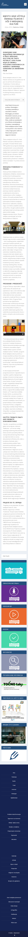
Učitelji (21, 27)
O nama (11, 933)
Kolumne (14, 877)
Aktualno (14, 839)
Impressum (17, 933)
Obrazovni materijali (14, 901)
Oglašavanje (14, 798)
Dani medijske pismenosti (14, 897)
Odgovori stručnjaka (14, 872)
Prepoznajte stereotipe (14, 831)
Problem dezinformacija (14, 814)
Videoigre (14, 793)
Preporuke (14, 868)
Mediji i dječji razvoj (14, 822)
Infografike (14, 910)
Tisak (14, 785)
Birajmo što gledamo (14, 881)
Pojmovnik (14, 835)
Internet (14, 789)
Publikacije (14, 914)
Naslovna (16, 27)
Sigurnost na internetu (14, 818)
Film (14, 773)
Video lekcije (14, 906)
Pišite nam (14, 922)
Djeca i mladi (14, 864)
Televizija (14, 777)
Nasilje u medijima (14, 827)
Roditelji (14, 856)
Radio (14, 781)
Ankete (14, 918)
